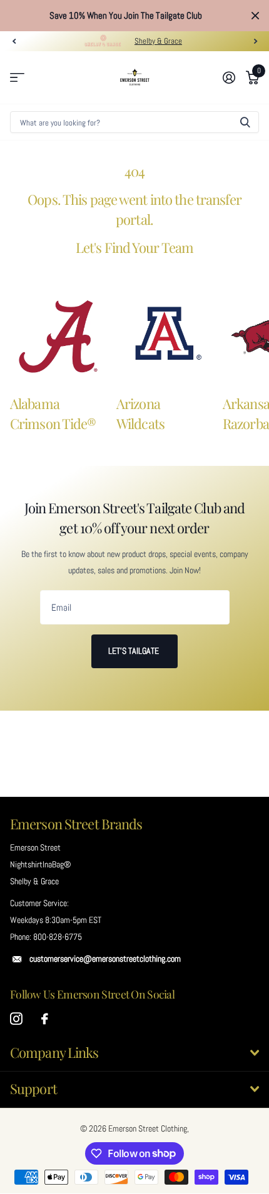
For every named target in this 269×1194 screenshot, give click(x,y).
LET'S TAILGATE (134, 650)
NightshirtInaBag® (40, 864)
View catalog (17, 77)
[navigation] (14, 41)
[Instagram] (16, 1019)
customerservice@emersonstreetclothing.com (105, 958)
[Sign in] (228, 77)
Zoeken (245, 122)
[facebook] (44, 1019)
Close (255, 15)
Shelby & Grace (158, 41)
